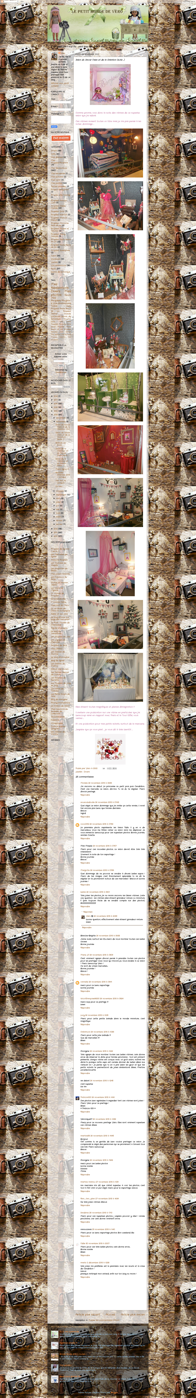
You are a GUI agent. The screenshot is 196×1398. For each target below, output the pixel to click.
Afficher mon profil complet (60, 84)
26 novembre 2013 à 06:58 (100, 783)
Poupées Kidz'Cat (59, 214)
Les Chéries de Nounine (58, 653)
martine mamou (88, 1182)
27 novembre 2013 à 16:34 (107, 1198)
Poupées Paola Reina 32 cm (61, 240)
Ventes (54, 262)
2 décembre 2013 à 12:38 (98, 1262)
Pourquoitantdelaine (60, 702)
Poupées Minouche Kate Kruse (60, 224)
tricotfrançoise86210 (90, 998)
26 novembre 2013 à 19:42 (101, 1160)
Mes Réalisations (59, 168)
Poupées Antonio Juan (59, 201)
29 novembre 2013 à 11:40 (103, 1229)
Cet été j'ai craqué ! (61, 481)
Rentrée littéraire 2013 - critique (63, 474)
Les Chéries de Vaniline (58, 733)
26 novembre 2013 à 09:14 (100, 982)
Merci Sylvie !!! (62, 469)
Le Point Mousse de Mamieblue (60, 623)
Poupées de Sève (59, 645)
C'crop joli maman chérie (59, 583)
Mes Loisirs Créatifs (60, 574)
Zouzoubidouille (58, 599)
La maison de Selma (60, 706)
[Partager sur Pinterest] (116, 768)
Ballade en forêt (61, 444)
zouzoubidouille (88, 802)
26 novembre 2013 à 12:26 (101, 1051)
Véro (88, 916)
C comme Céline (58, 602)
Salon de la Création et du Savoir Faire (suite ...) (62, 452)
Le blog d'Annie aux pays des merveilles (60, 618)
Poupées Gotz (57, 211)
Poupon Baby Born (60, 189)
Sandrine (85, 1212)
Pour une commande (69, 1331)
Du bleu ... (60, 486)
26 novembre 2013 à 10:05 (96, 1015)
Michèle (84, 783)
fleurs (53, 268)
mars (59, 516)
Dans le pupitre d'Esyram (58, 727)
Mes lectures (57, 176)
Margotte (85, 870)
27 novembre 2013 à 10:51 (107, 1182)
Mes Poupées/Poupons (59, 161)
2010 (56, 536)
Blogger (114, 1392)
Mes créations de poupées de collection (59, 711)
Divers (87, 771)
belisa (83, 892)
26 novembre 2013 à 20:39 (105, 916)
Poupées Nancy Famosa (58, 235)
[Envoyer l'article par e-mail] (103, 768)
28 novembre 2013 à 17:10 (100, 1212)
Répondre (85, 795)
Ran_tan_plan (88, 1198)
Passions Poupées (59, 560)
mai (58, 509)
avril (58, 513)
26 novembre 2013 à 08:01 (98, 892)
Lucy (83, 1015)
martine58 (85, 1135)
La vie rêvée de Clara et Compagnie (60, 609)
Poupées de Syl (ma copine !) (60, 550)
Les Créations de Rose (59, 578)
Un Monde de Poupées (57, 594)
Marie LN (85, 955)
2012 (56, 529)
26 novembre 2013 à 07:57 (105, 846)
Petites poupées (58, 186)
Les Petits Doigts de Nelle (60, 695)
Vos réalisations (58, 265)
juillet (58, 502)
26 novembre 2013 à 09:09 (101, 955)
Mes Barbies (57, 157)
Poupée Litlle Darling (60, 195)
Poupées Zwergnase (60, 250)
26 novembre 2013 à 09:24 (111, 998)
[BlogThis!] (110, 768)
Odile (83, 1243)
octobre (60, 491)
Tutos (53, 255)
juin (58, 505)
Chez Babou (56, 648)
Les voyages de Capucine (58, 641)
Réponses (87, 912)
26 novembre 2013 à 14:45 (102, 1135)
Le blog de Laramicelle (56, 632)
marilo (83, 1262)
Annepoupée (57, 723)
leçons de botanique (60, 272)
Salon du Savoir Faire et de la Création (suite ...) (63, 436)
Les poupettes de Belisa (59, 569)
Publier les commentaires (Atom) (104, 1320)
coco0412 (85, 824)
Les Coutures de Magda (58, 564)
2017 (56, 400)
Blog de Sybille (57, 660)
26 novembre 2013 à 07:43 (107, 802)
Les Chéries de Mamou (58, 664)
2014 (56, 411)
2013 (56, 414)
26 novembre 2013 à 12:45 (101, 1080)
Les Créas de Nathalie (57, 689)
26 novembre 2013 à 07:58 (102, 870)
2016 (56, 403)
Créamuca (85, 1032)
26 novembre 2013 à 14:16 (103, 1097)
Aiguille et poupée (59, 628)
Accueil (110, 1314)
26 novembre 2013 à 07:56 (101, 824)
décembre (61, 418)
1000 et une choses (59, 669)
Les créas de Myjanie (57, 589)
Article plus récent (88, 1314)
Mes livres (56, 180)
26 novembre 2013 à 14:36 (104, 1119)
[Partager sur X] (112, 768)
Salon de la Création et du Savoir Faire (62, 462)
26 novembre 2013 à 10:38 (102, 1032)
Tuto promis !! (66, 1365)
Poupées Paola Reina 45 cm (61, 246)
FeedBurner (61, 372)
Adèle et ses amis (59, 614)
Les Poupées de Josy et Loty (61, 684)
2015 (56, 407)
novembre (61, 421)
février (59, 520)
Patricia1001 (86, 1097)
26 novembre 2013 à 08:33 (108, 935)
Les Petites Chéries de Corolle (60, 673)
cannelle (84, 982)
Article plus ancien (133, 1314)
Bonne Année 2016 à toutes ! (73, 1354)
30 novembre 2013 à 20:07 (97, 1243)
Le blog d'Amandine (60, 657)
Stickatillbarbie (58, 717)
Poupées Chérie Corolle (58, 207)
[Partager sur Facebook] (114, 768)
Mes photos (56, 183)
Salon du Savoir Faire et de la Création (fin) (63, 426)
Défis (53, 154)
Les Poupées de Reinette (58, 678)
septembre (61, 494)
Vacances (55, 259)
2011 (56, 532)
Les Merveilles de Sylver (59, 555)
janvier (59, 524)
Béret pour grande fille (70, 1376)
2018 (56, 396)
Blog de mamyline (59, 699)
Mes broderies (58, 173)
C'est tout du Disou (60, 605)
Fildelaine (55, 720)
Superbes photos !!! (68, 1343)
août (58, 498)
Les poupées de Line (60, 636)
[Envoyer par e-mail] (108, 768)
